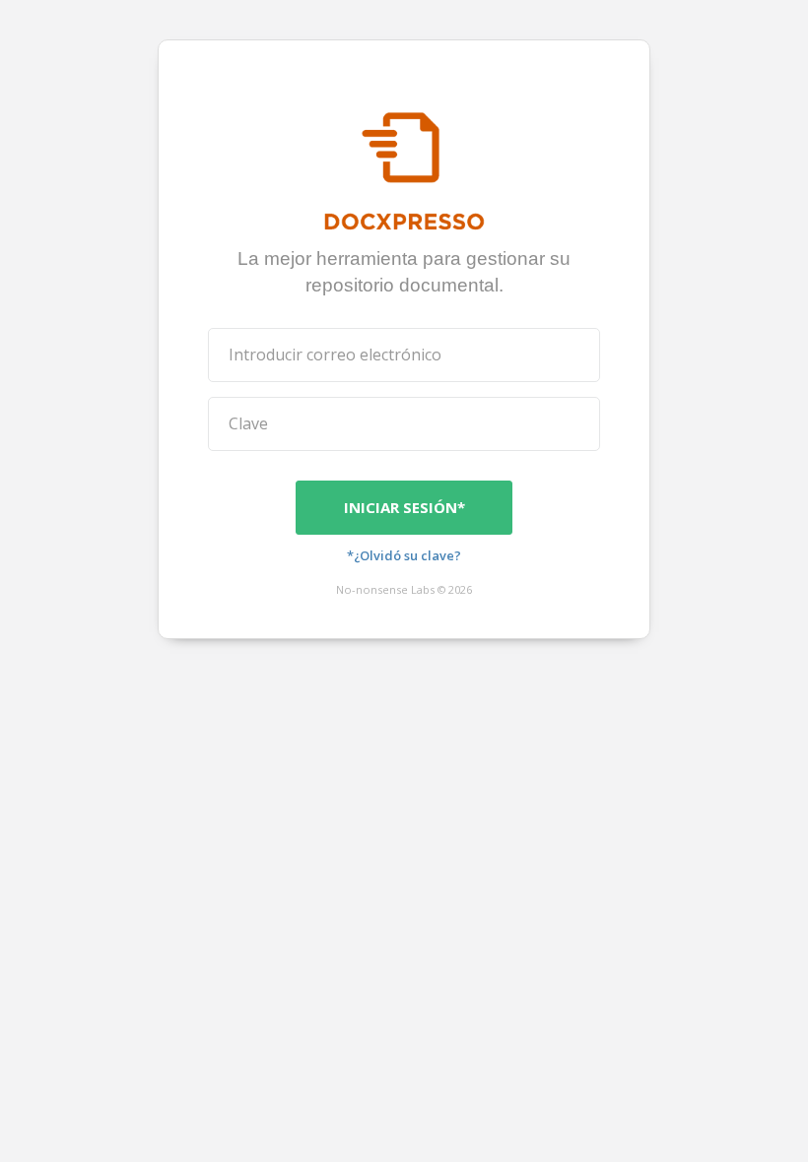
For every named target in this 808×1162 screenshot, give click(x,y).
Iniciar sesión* (404, 507)
